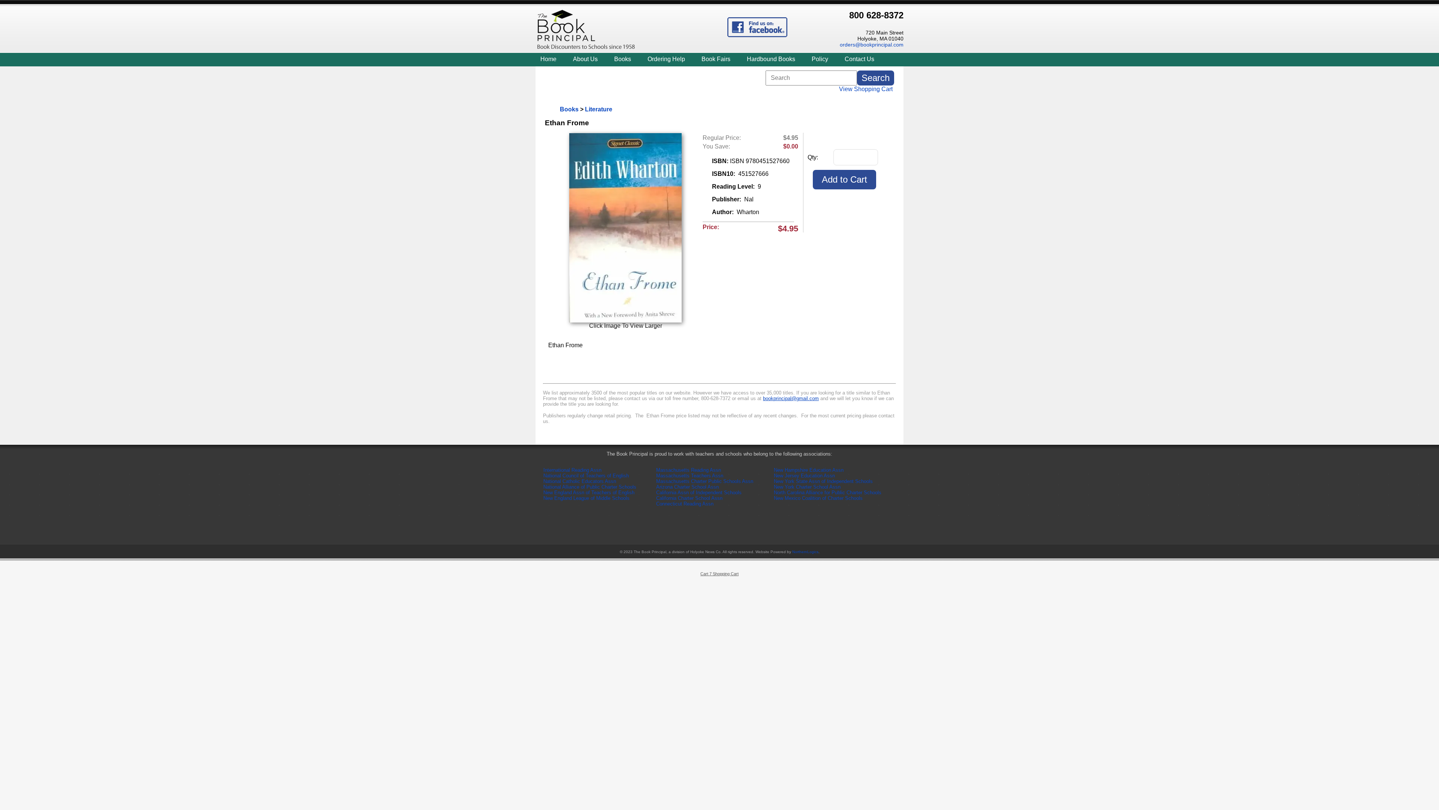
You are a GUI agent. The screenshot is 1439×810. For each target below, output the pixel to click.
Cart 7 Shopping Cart (719, 574)
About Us (585, 59)
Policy (820, 59)
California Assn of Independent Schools (699, 492)
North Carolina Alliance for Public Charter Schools (827, 492)
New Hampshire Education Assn (809, 470)
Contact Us (859, 59)
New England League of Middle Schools (586, 498)
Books (622, 59)
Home (548, 59)
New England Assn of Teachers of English (588, 492)
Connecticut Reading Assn (685, 504)
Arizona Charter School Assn (687, 487)
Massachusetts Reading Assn (688, 470)
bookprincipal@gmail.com (791, 398)
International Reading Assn (572, 470)
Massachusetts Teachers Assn (689, 475)
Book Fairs (716, 59)
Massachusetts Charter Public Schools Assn (704, 481)
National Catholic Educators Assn (579, 481)
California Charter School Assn (689, 498)
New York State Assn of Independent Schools (823, 481)
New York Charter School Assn (807, 487)
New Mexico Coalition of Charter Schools (818, 498)
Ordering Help (666, 59)
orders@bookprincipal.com (871, 45)
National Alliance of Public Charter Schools (589, 487)
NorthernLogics (805, 552)
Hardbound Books (771, 59)
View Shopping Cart (866, 89)
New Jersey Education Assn (804, 475)
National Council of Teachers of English (586, 475)
